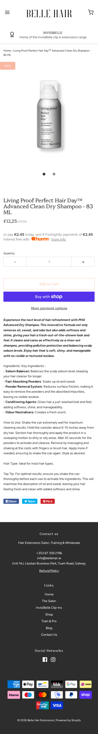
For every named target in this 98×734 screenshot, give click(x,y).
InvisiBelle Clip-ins (49, 608)
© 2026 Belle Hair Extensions (35, 720)
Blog (49, 628)
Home (7, 50)
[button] (49, 120)
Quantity (9, 253)
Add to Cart (49, 283)
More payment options (49, 308)
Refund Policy (49, 571)
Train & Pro (49, 621)
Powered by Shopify (68, 720)
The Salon (49, 601)
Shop (49, 614)
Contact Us (49, 635)
